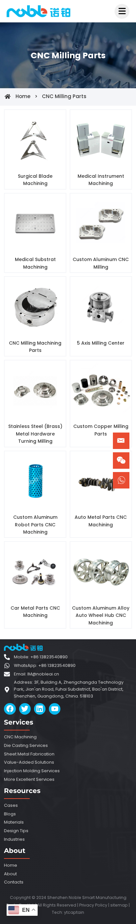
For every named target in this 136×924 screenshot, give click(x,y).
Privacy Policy (93, 905)
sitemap (119, 905)
